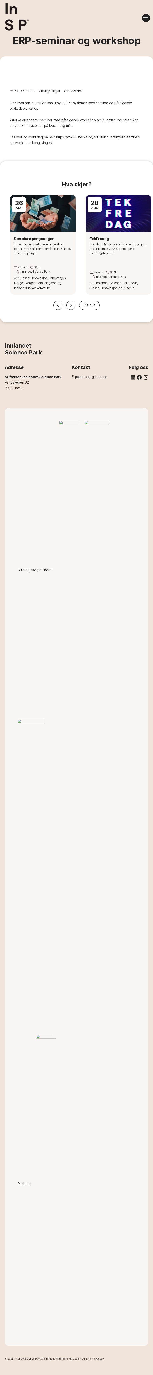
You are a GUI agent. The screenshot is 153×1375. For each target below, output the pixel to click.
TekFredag (99, 239)
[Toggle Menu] (146, 18)
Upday (100, 1358)
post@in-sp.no (96, 377)
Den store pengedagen (34, 239)
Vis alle (89, 305)
